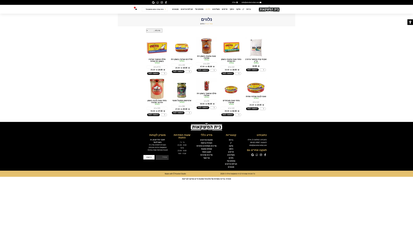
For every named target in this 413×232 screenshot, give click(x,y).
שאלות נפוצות (206, 149)
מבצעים (175, 9)
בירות (248, 9)
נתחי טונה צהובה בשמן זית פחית (231, 60)
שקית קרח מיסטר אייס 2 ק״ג (256, 60)
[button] (410, 22)
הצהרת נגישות (206, 143)
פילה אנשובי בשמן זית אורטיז (206, 94)
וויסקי (232, 9)
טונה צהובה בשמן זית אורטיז (206, 57)
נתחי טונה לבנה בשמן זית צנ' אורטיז (157, 101)
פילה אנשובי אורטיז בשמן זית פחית (157, 60)
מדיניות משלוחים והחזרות (206, 146)
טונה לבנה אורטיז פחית (256, 96)
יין (243, 9)
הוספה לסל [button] (252, 70)
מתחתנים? (199, 9)
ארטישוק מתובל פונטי (181, 100)
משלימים (216, 9)
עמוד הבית (209, 24)
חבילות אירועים (187, 9)
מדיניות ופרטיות (206, 155)
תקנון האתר (206, 152)
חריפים (224, 9)
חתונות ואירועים (206, 140)
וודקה (238, 9)
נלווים (208, 9)
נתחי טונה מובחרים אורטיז (231, 101)
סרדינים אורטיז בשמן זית (182, 59)
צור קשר (206, 158)
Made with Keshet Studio (175, 174)
